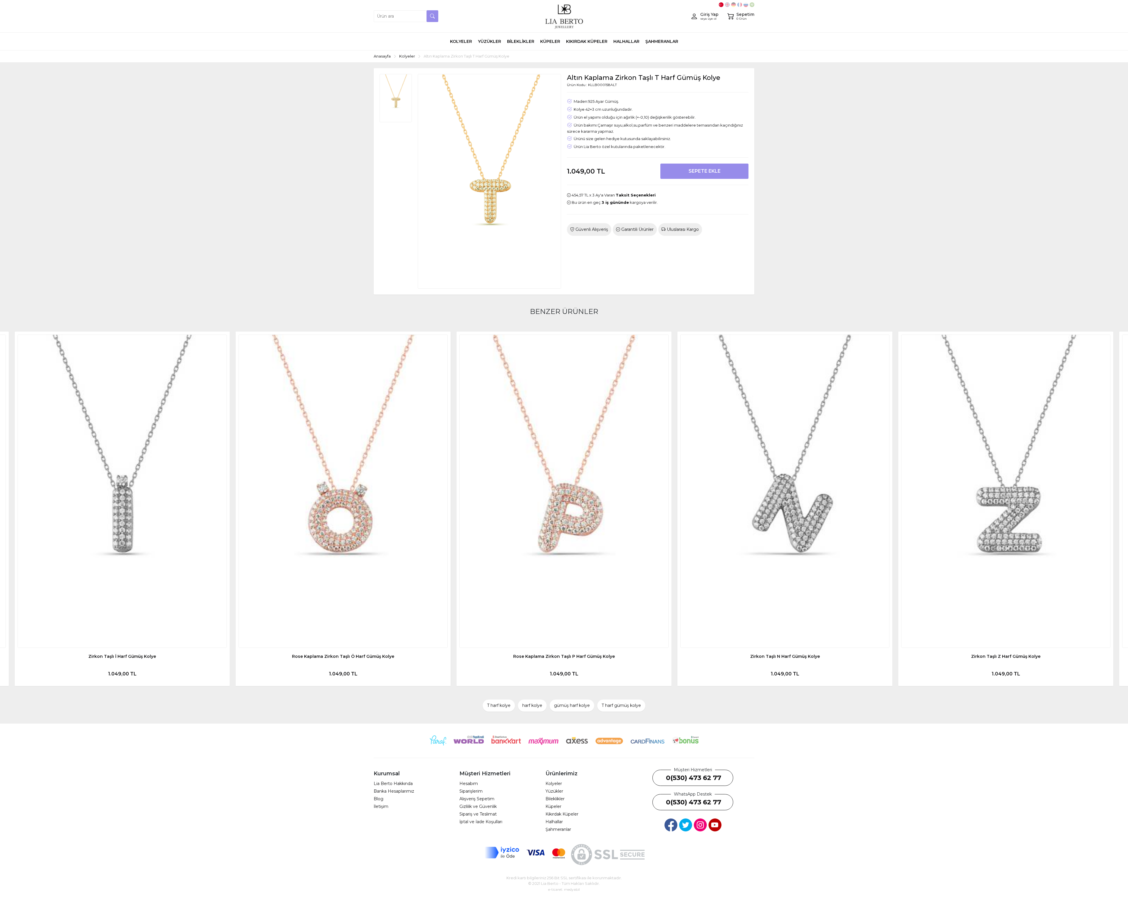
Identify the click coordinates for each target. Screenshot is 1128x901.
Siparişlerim (471, 791)
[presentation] (18, 509)
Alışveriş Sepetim (476, 798)
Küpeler (553, 806)
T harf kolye (499, 705)
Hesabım (468, 783)
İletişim (381, 806)
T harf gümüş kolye (621, 705)
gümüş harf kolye (572, 705)
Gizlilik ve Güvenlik (478, 806)
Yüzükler (554, 791)
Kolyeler (553, 783)
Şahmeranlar (558, 829)
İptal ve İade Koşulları (480, 821)
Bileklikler (555, 798)
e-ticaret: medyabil (564, 889)
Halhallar (554, 821)
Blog (378, 798)
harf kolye (532, 705)
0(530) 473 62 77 (693, 778)
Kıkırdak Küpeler (561, 814)
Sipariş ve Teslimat (478, 814)
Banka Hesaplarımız (394, 791)
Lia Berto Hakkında (393, 783)
